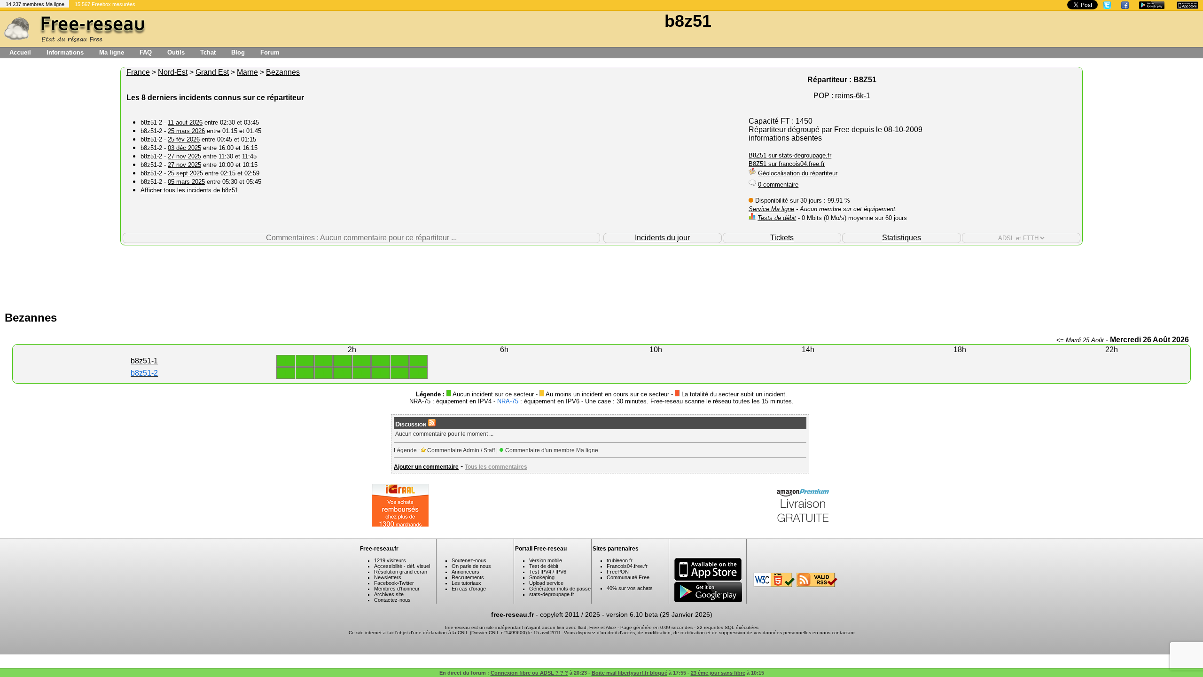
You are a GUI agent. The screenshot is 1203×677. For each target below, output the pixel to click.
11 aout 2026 (185, 122)
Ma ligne (111, 52)
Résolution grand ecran (400, 572)
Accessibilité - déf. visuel (402, 566)
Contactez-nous (392, 600)
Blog (238, 52)
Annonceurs (465, 572)
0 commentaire (778, 184)
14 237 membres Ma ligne (35, 4)
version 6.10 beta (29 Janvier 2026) (659, 614)
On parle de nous (471, 566)
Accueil (20, 52)
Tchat (208, 52)
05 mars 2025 (186, 181)
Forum (270, 52)
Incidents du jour (662, 238)
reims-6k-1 (852, 96)
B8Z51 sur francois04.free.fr (787, 163)
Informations (65, 52)
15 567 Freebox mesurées (105, 4)
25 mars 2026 (186, 130)
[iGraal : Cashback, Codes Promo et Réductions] (400, 524)
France (138, 72)
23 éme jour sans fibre (718, 673)
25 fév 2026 (184, 139)
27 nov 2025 (184, 156)
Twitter (406, 583)
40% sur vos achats (630, 588)
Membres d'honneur (397, 588)
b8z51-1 (144, 361)
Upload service (546, 583)
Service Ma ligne (771, 209)
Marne (247, 72)
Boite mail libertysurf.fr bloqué (629, 673)
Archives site (389, 594)
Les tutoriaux (466, 583)
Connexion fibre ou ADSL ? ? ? (529, 673)
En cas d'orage (469, 588)
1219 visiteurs (390, 560)
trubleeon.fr (620, 560)
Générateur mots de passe (560, 588)
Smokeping (542, 577)
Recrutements (468, 577)
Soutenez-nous (469, 560)
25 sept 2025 (185, 173)
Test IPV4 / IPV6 (547, 572)
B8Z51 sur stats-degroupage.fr (790, 155)
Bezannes (283, 72)
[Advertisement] (601, 276)
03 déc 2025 (184, 147)
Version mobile (545, 560)
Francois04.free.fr (627, 566)
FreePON (618, 572)
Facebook (385, 583)
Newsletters (387, 577)
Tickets (782, 238)
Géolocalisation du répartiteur (797, 173)
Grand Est (212, 72)
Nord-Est (172, 72)
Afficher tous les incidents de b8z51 (189, 190)
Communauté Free (628, 577)
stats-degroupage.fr (551, 594)
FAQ (146, 52)
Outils (176, 52)
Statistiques (901, 238)
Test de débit (543, 566)
